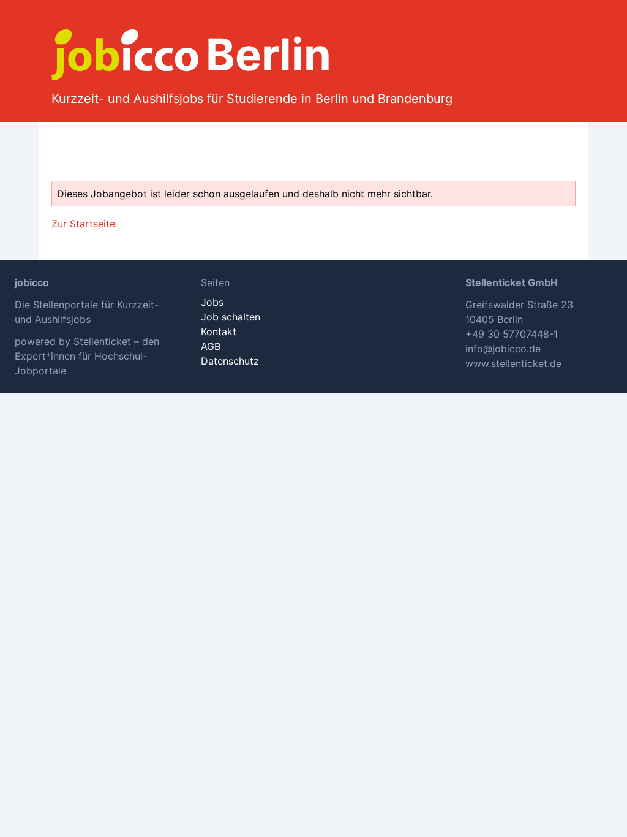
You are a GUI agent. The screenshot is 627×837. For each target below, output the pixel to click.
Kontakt (218, 331)
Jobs (212, 302)
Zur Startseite (83, 224)
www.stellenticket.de (513, 363)
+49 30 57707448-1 (511, 334)
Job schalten (230, 317)
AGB (210, 346)
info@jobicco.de (503, 349)
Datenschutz (230, 361)
